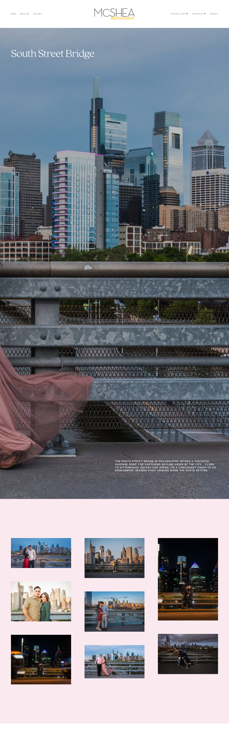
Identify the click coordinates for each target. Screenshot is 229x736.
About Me (25, 14)
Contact (214, 14)
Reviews (38, 14)
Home (13, 14)
